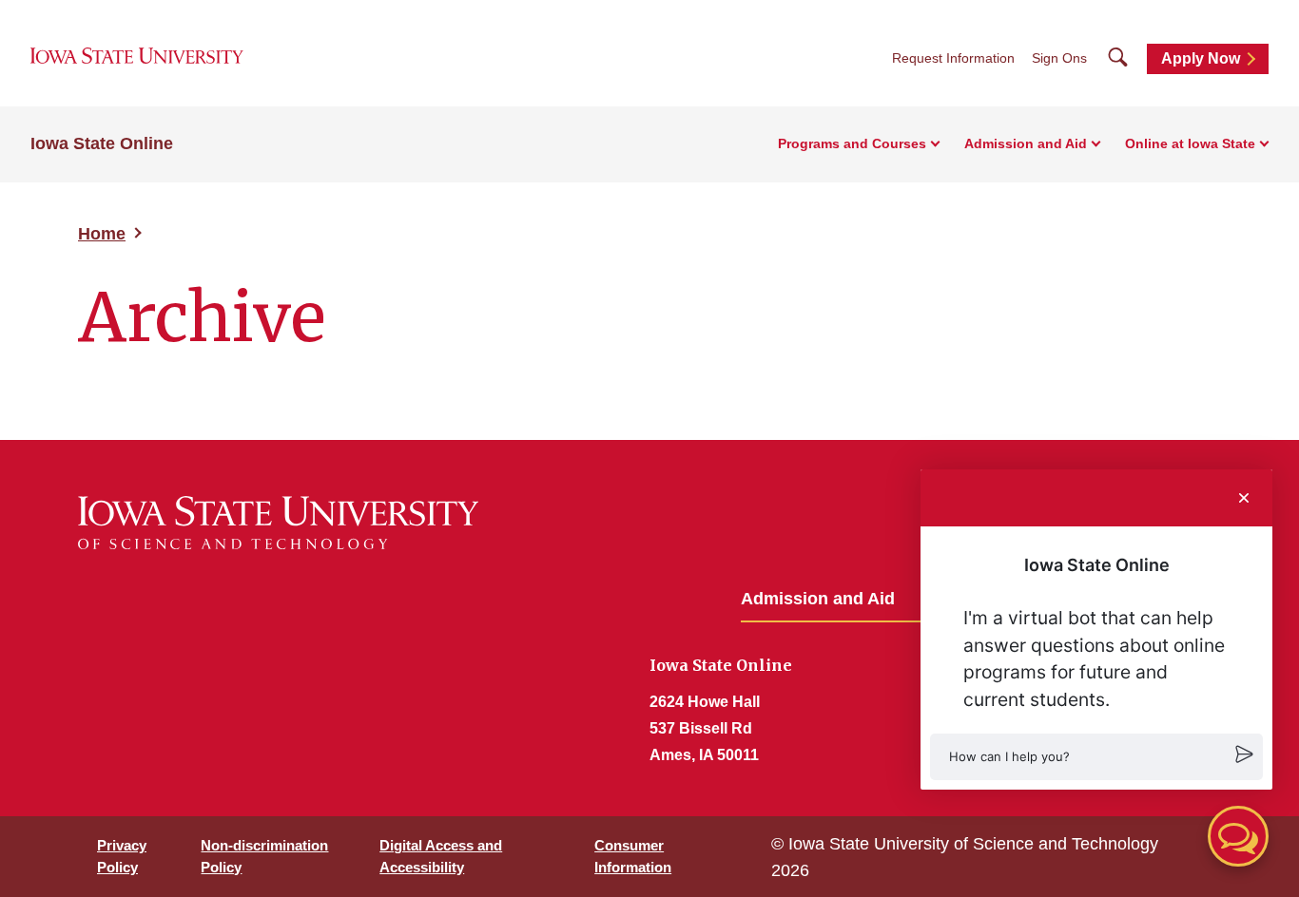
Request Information (953, 58)
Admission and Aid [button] (1025, 143)
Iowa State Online (101, 143)
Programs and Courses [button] (852, 143)
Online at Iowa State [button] (1190, 143)
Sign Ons (1059, 58)
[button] (1096, 757)
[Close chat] (1243, 497)
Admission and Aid (818, 598)
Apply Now (1200, 58)
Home (102, 233)
